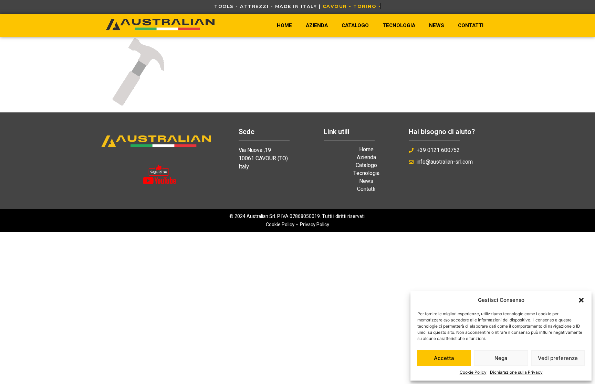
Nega (501, 358)
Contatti (470, 25)
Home (284, 25)
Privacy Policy (314, 224)
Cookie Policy (473, 372)
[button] (581, 300)
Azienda (317, 25)
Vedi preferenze (558, 358)
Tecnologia (399, 25)
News (436, 25)
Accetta (444, 358)
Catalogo (355, 25)
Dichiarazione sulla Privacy (516, 372)
